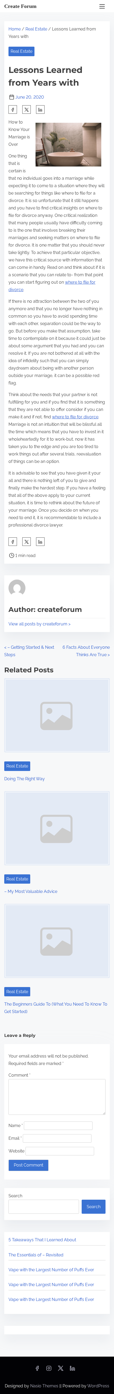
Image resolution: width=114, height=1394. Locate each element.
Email (15, 1138)
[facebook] (12, 109)
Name (15, 1125)
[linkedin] (72, 1370)
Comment (19, 1075)
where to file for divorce (75, 416)
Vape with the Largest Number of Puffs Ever (51, 1269)
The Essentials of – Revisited (35, 1254)
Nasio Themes (44, 1385)
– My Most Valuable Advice (30, 891)
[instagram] (48, 1370)
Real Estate (36, 29)
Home (14, 29)
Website (16, 1151)
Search (15, 1195)
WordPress (98, 1385)
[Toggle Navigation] (102, 6)
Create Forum (20, 6)
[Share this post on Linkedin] (40, 109)
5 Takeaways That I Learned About (42, 1239)
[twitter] (26, 109)
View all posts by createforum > (39, 623)
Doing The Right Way (24, 778)
